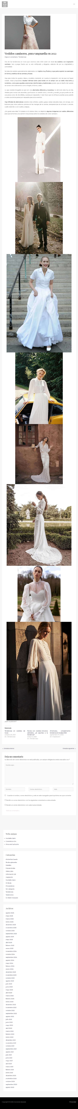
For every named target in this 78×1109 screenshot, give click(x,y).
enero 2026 (9, 922)
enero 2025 (9, 948)
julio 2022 (9, 1019)
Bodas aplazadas (11, 862)
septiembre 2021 (11, 1049)
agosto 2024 (10, 960)
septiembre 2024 (11, 957)
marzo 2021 (9, 1066)
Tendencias (22, 57)
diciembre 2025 (11, 924)
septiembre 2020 (11, 1084)
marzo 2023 (10, 995)
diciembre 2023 (11, 972)
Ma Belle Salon (11, 880)
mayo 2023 (9, 990)
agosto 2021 (10, 1052)
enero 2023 (9, 1001)
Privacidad (72, 1102)
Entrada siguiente (69, 748)
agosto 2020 (10, 1087)
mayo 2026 (9, 916)
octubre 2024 (10, 954)
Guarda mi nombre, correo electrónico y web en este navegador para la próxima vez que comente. (39, 795)
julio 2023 (9, 984)
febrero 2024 (10, 966)
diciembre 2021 (11, 1040)
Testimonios (9, 895)
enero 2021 (9, 1072)
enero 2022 (9, 1037)
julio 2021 (9, 1055)
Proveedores (10, 886)
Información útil (11, 874)
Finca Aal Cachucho (12, 844)
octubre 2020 (10, 1081)
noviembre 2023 (11, 975)
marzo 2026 (10, 919)
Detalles (8, 865)
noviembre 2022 (11, 1007)
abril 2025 (9, 942)
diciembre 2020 (11, 1075)
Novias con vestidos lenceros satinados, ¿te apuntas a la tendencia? (37, 733)
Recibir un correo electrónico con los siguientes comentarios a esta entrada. (31, 800)
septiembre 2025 (11, 933)
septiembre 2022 (11, 1013)
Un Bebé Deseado (12, 898)
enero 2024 (9, 969)
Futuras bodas (10, 868)
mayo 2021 (9, 1060)
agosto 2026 (10, 913)
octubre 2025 (10, 930)
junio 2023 (9, 987)
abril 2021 (9, 1063)
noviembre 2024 (11, 951)
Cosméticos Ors (11, 841)
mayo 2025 (9, 939)
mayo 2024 (9, 963)
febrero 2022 (10, 1034)
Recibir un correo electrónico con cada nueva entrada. (24, 805)
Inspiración (9, 877)
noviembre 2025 (11, 927)
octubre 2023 (10, 978)
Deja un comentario (11, 57)
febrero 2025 (10, 945)
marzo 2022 (10, 1031)
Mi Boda (8, 883)
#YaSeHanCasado (12, 859)
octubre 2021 (10, 1046)
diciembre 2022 (11, 1004)
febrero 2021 (10, 1069)
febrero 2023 (10, 998)
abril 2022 (9, 1028)
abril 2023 (9, 992)
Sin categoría (10, 889)
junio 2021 (9, 1058)
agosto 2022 (10, 1016)
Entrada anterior (8, 748)
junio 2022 (9, 1022)
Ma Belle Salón (11, 838)
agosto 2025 (10, 936)
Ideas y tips (9, 871)
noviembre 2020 (11, 1078)
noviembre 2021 (11, 1043)
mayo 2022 (9, 1025)
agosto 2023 (10, 981)
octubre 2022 (10, 1010)
